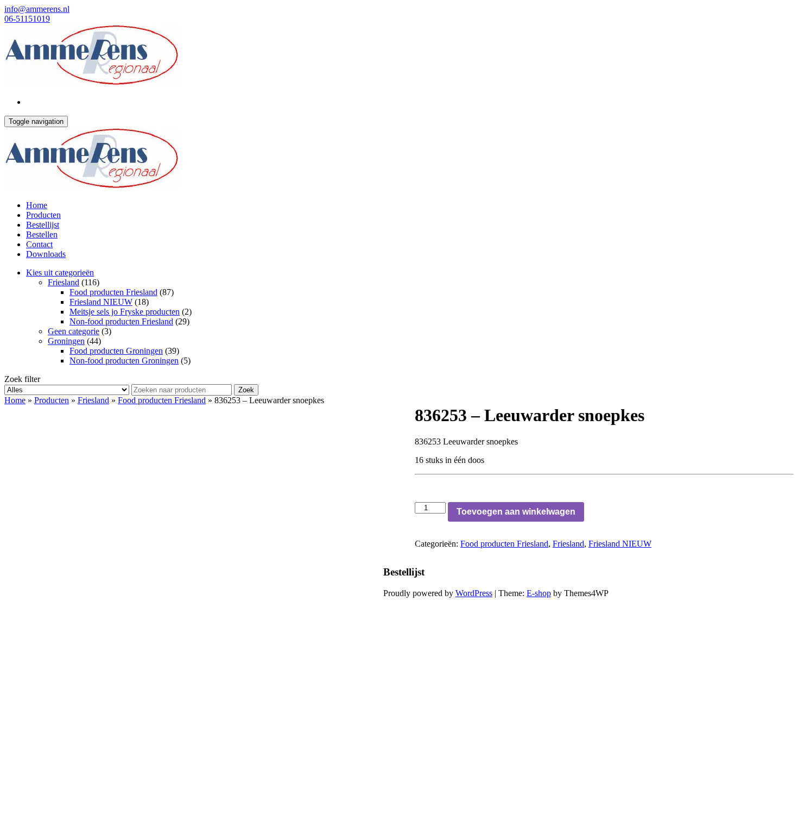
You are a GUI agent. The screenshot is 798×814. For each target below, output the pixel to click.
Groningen (66, 341)
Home (36, 205)
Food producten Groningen (116, 350)
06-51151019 (27, 18)
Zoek (246, 390)
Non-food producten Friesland (121, 321)
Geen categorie (73, 331)
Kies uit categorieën (60, 272)
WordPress (473, 593)
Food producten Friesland (113, 292)
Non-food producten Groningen (124, 360)
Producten (43, 215)
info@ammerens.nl (36, 9)
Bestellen (42, 234)
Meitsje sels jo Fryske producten (124, 311)
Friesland (63, 282)
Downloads (46, 254)
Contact (39, 244)
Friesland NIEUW (100, 301)
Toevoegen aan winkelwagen (516, 511)
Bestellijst (42, 224)
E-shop (539, 593)
